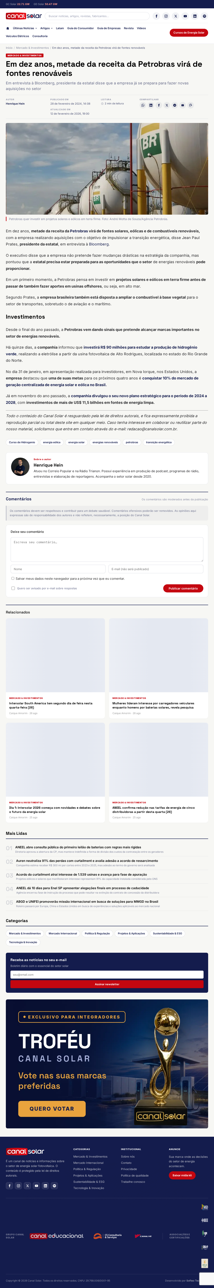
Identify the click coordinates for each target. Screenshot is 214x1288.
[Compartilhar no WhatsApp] (143, 105)
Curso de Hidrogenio (22, 442)
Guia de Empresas (109, 28)
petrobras (132, 442)
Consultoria (39, 36)
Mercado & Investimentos (32, 47)
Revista (129, 28)
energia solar (76, 442)
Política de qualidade (135, 1175)
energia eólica (51, 442)
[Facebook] (156, 16)
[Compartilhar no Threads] (190, 105)
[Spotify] (204, 16)
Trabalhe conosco (133, 1181)
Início (9, 47)
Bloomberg (99, 244)
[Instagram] (166, 16)
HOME (8, 29)
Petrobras (79, 231)
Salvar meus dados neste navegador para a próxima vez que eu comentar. (70, 579)
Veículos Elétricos (17, 36)
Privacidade (129, 1169)
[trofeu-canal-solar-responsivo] (107, 1064)
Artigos (45, 28)
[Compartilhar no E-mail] (182, 105)
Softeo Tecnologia (197, 1280)
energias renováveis (105, 442)
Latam (60, 28)
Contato (126, 1162)
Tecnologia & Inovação (23, 942)
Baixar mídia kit (182, 1175)
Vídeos (141, 28)
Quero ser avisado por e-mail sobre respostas (47, 588)
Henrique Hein (15, 103)
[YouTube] (185, 16)
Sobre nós (128, 1156)
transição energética (159, 442)
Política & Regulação (97, 933)
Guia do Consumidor (80, 28)
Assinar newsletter (107, 984)
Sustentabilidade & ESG (167, 933)
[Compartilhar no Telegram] (174, 105)
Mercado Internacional (63, 933)
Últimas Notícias (23, 28)
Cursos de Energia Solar (188, 32)
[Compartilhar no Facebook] (158, 105)
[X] (175, 16)
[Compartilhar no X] (166, 105)
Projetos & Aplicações (131, 933)
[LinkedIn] (195, 16)
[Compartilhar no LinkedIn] (151, 105)
